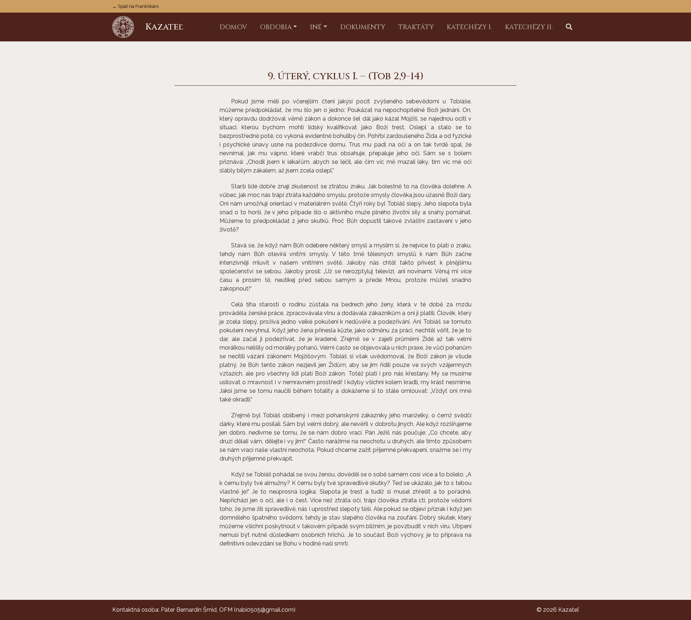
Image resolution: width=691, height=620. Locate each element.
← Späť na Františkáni (135, 6)
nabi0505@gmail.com (265, 609)
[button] (569, 27)
